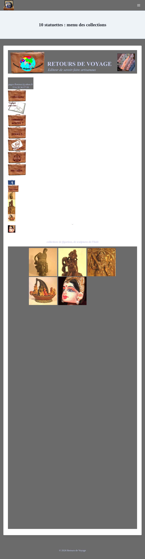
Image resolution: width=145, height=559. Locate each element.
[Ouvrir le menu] (139, 5)
